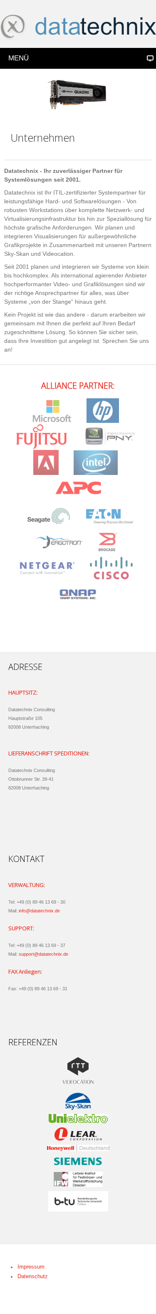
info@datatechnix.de (39, 910)
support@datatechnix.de (43, 954)
